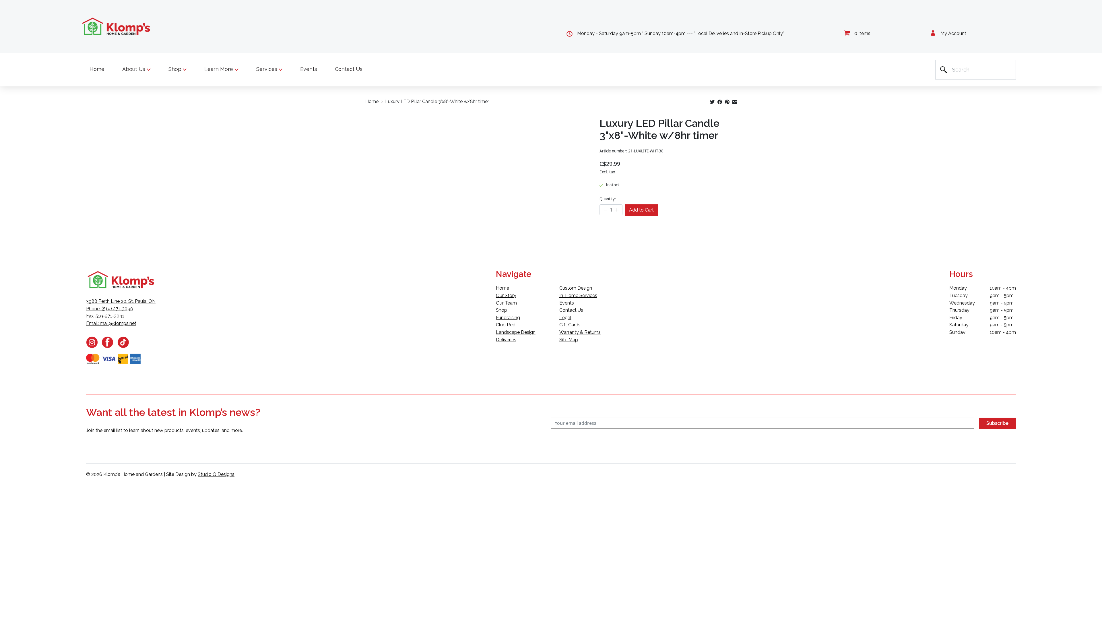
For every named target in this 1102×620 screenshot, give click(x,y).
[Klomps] (116, 27)
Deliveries (506, 339)
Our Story (506, 295)
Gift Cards (570, 325)
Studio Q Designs (216, 474)
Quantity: (607, 199)
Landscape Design (516, 332)
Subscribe (997, 423)
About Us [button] (134, 69)
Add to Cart (641, 210)
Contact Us (348, 69)
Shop (501, 310)
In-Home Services (578, 295)
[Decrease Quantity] (605, 210)
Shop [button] (175, 69)
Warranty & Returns (580, 332)
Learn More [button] (219, 69)
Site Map (568, 339)
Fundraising (508, 317)
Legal (565, 317)
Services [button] (267, 69)
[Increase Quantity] (616, 210)
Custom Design (575, 288)
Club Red (505, 325)
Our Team (506, 303)
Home (97, 69)
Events (308, 69)
